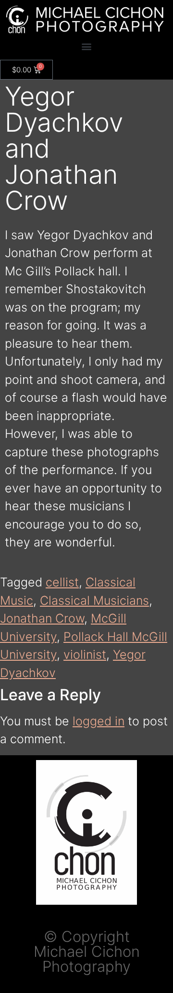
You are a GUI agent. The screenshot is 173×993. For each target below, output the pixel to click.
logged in (98, 721)
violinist (84, 654)
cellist (62, 582)
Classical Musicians (94, 600)
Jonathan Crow (42, 618)
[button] (87, 46)
